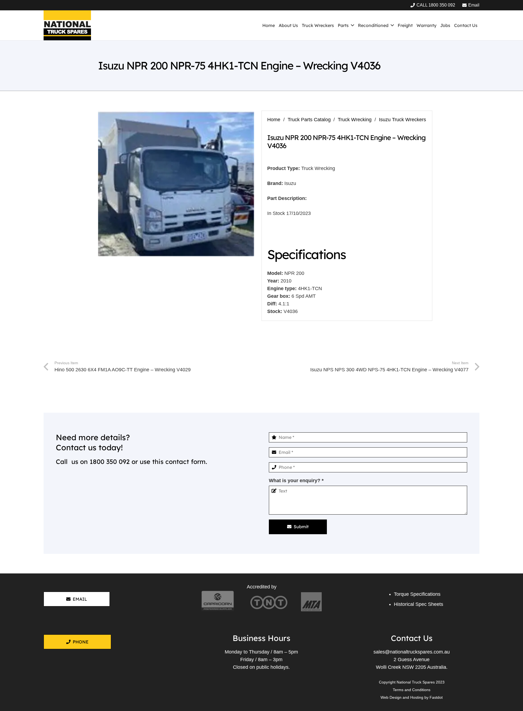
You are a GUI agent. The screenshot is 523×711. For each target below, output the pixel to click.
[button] (352, 25)
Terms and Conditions (411, 690)
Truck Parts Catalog (309, 119)
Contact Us (412, 638)
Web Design (391, 697)
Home (273, 119)
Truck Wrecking (355, 119)
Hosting (416, 697)
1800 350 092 (110, 462)
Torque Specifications (417, 594)
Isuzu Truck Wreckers (402, 119)
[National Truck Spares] (67, 25)
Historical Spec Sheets (418, 604)
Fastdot (436, 697)
